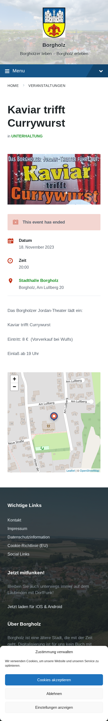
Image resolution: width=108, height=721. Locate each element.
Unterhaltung (27, 136)
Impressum (17, 528)
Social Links (18, 554)
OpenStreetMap (89, 470)
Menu (19, 70)
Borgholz (54, 45)
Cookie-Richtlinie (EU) (28, 546)
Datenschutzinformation (29, 537)
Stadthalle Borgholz (39, 280)
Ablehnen (54, 693)
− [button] (14, 387)
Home (13, 86)
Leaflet (71, 470)
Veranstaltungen (46, 86)
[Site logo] (54, 36)
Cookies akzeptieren (54, 680)
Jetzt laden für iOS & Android (35, 606)
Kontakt (14, 520)
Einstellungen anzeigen (54, 707)
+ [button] (14, 379)
